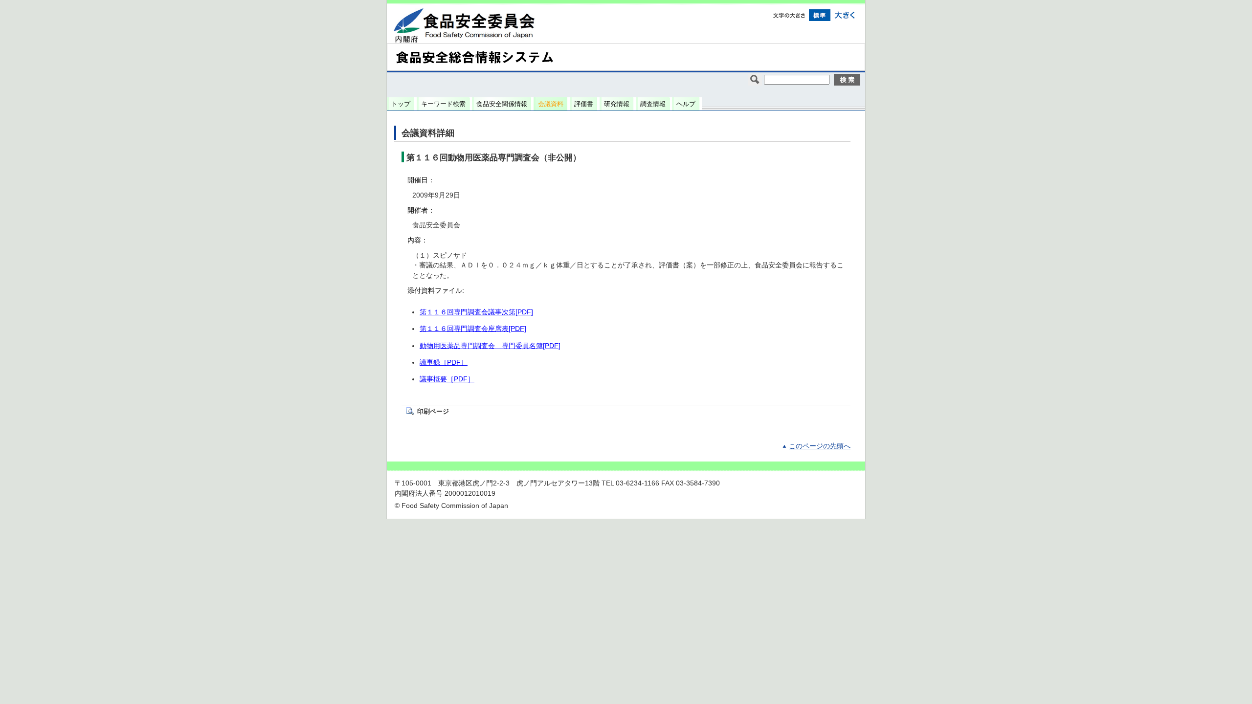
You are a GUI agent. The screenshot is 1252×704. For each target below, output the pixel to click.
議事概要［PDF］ (447, 379)
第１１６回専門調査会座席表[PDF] (473, 328)
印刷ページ (433, 411)
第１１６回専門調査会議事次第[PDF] (476, 312)
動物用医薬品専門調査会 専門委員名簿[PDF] (490, 346)
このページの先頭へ (819, 446)
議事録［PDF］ (444, 362)
